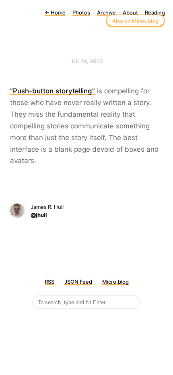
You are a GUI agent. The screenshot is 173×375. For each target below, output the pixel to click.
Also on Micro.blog (135, 21)
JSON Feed (78, 281)
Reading (155, 12)
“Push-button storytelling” (52, 91)
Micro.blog (115, 281)
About (130, 12)
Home (55, 12)
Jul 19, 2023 (86, 61)
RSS (49, 281)
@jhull (39, 215)
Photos (81, 12)
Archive (106, 12)
